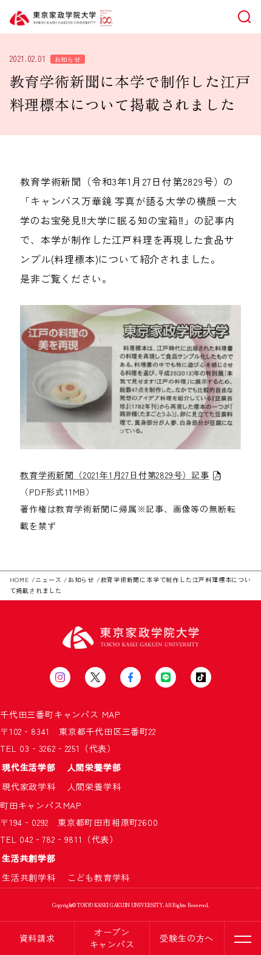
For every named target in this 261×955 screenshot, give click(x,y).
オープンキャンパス (112, 938)
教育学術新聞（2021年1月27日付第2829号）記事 (114, 475)
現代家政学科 (33, 786)
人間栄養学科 (94, 786)
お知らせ (68, 59)
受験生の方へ (187, 938)
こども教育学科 (98, 877)
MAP (111, 714)
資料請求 (37, 938)
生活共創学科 (33, 877)
